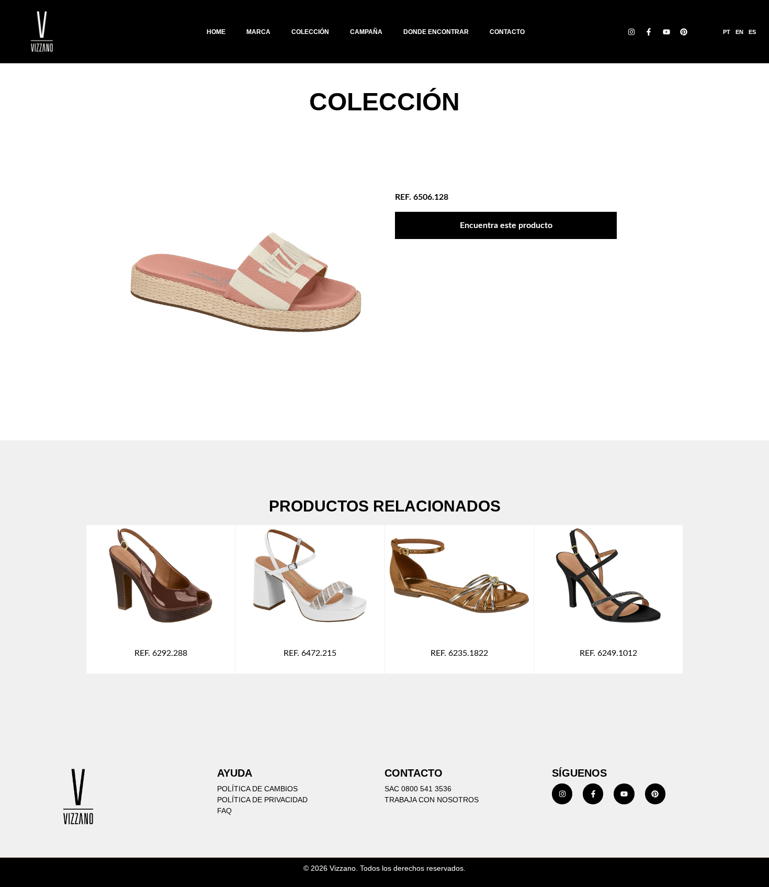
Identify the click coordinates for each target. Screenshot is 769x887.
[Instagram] (631, 32)
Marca (258, 32)
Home (216, 32)
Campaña (366, 32)
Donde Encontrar (436, 32)
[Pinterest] (684, 32)
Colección (310, 32)
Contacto (507, 32)
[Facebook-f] (649, 32)
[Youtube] (666, 32)
